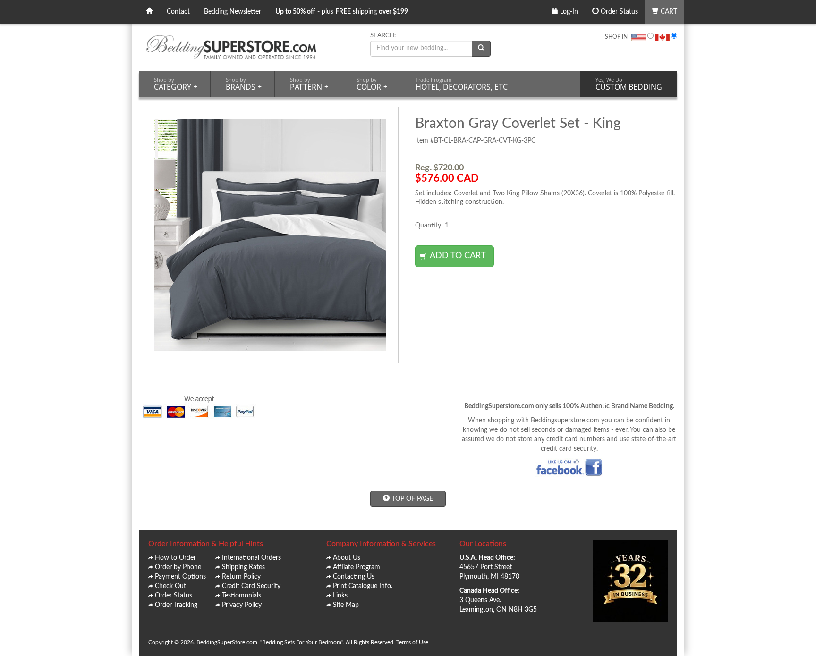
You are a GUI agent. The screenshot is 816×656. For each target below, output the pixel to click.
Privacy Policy (242, 605)
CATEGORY (175, 84)
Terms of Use (412, 642)
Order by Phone (178, 567)
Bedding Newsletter (232, 11)
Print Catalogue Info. (362, 586)
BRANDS (244, 84)
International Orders (251, 558)
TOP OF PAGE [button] (411, 499)
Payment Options (180, 576)
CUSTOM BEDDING (628, 84)
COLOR (372, 84)
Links (340, 595)
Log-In (568, 11)
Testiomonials (241, 595)
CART (668, 11)
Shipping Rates (243, 567)
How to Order (175, 558)
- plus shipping (341, 11)
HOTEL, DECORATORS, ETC (462, 84)
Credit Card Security (251, 586)
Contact (178, 11)
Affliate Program (356, 567)
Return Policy (241, 576)
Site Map (346, 605)
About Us (346, 558)
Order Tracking (176, 605)
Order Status (618, 11)
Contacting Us (353, 576)
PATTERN (309, 84)
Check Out (170, 586)
